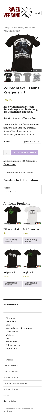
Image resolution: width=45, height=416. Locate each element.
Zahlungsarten (13, 345)
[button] (37, 38)
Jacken (6, 395)
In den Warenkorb (24, 152)
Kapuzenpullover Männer (15, 383)
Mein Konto (11, 341)
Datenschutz (12, 331)
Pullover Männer (11, 377)
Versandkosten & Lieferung (19, 328)
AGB (8, 338)
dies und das (9, 401)
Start (5, 28)
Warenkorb (11, 321)
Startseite (10, 318)
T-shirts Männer (10, 366)
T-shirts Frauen (16, 28)
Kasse (8, 325)
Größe (7, 141)
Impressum (11, 348)
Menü (37, 13)
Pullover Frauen (10, 389)
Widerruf (10, 335)
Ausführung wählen (11, 240)
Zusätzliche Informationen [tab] (20, 172)
